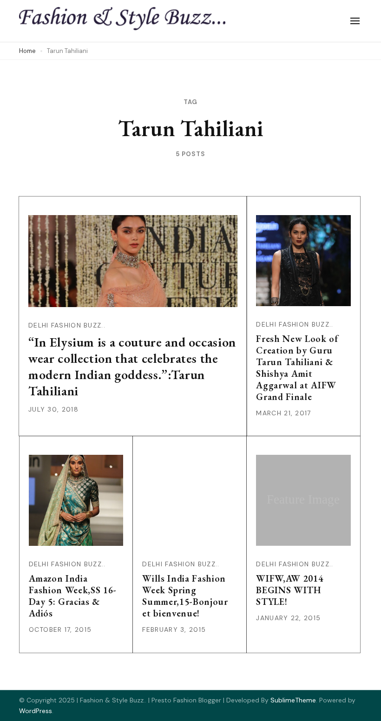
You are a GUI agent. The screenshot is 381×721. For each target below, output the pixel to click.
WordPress (35, 711)
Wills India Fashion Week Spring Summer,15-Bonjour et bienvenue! (185, 595)
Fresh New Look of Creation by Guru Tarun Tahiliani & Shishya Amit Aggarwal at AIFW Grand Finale (297, 368)
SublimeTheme (293, 700)
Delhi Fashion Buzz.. (66, 325)
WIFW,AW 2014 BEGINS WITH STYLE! (289, 590)
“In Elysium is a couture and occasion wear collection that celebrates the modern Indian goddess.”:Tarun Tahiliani (132, 366)
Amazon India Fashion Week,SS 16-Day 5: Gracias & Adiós (73, 595)
